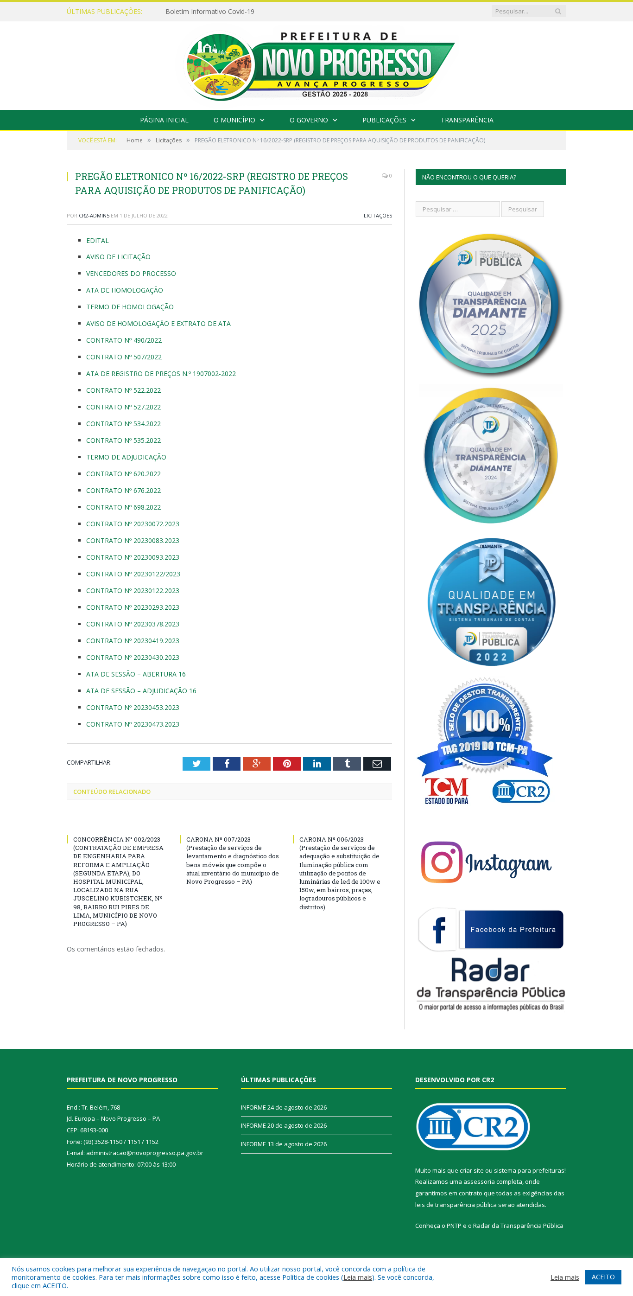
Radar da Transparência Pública (518, 1225)
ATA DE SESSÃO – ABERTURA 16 (136, 674)
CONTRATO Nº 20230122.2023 (132, 590)
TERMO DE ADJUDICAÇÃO (126, 457)
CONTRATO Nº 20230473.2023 (132, 724)
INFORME (180, 11)
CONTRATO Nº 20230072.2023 (132, 523)
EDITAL (97, 240)
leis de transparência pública (456, 1204)
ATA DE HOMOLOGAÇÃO (124, 290)
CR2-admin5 (94, 215)
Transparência (467, 119)
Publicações (384, 119)
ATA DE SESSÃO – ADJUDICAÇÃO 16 (141, 690)
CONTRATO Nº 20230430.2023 (132, 657)
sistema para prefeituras (529, 1170)
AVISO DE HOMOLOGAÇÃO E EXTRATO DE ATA (158, 323)
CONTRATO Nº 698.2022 (123, 507)
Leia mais (357, 1277)
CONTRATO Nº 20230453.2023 (132, 707)
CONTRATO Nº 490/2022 (124, 340)
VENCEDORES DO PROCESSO (131, 273)
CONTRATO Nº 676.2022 (123, 490)
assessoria (479, 1181)
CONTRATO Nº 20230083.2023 (132, 540)
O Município (234, 119)
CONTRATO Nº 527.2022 (123, 406)
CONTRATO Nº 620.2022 (123, 473)
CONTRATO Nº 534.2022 (123, 423)
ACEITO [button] (603, 1276)
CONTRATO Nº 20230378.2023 (132, 623)
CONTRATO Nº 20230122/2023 (133, 573)
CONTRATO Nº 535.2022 (123, 440)
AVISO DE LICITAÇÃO (118, 256)
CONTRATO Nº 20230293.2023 (132, 607)
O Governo (309, 119)
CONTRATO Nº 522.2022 (123, 390)
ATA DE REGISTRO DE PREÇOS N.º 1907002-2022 (161, 373)
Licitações (378, 215)
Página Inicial (164, 119)
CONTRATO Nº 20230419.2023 (132, 640)
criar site (472, 1170)
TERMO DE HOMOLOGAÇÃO (130, 306)
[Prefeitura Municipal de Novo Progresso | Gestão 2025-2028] (316, 63)
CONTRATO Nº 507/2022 (124, 356)
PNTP (454, 1225)
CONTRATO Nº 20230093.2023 (132, 557)
